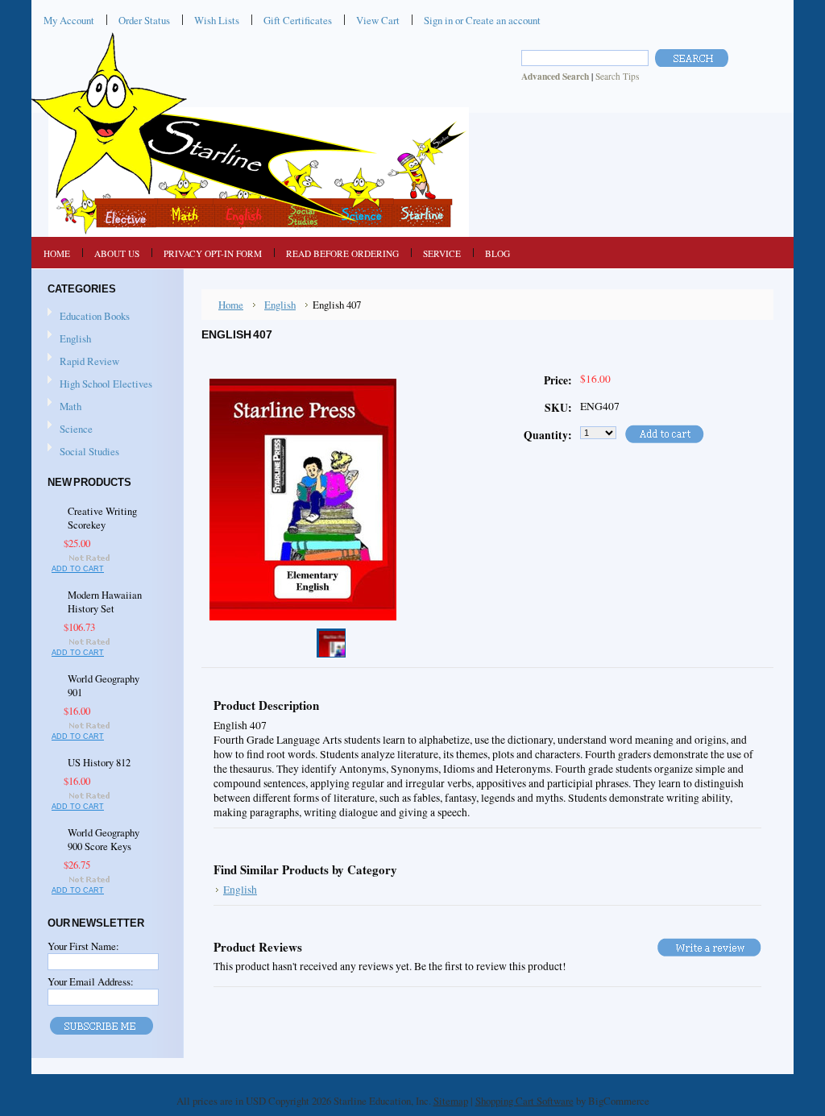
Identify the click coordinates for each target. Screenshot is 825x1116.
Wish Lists (216, 20)
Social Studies (83, 452)
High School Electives (100, 384)
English (69, 339)
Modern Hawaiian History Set (105, 602)
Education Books (95, 316)
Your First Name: (83, 946)
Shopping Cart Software (524, 1100)
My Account (69, 20)
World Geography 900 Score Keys (103, 839)
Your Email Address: (91, 981)
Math (64, 407)
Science (70, 429)
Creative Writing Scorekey (102, 518)
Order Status (144, 20)
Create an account (503, 20)
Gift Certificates (297, 20)
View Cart (378, 20)
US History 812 (99, 763)
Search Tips (617, 76)
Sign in (438, 20)
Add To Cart (78, 569)
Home (230, 304)
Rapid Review (89, 361)
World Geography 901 (103, 685)
